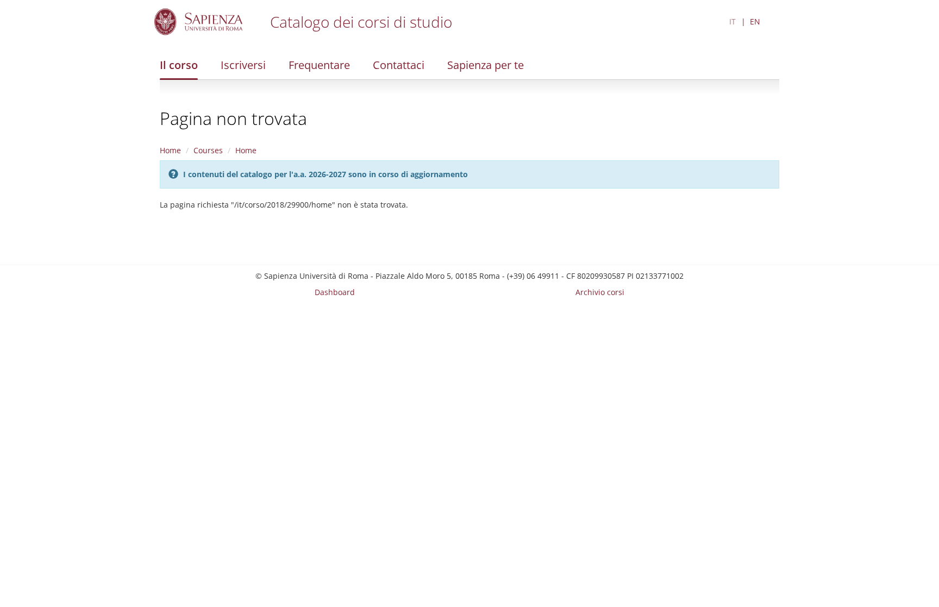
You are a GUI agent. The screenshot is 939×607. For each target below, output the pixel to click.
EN (755, 21)
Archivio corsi (599, 292)
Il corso (179, 65)
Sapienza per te (485, 65)
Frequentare (319, 65)
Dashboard (335, 292)
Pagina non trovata (233, 118)
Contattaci (398, 65)
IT (732, 21)
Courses (208, 150)
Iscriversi (243, 65)
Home (170, 150)
